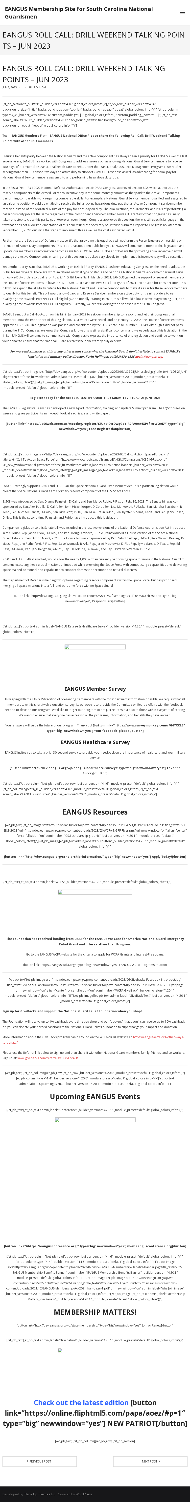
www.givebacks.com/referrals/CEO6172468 (48, 1058)
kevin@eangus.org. (149, 356)
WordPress (84, 1494)
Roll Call (41, 87)
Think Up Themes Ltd (39, 1494)
